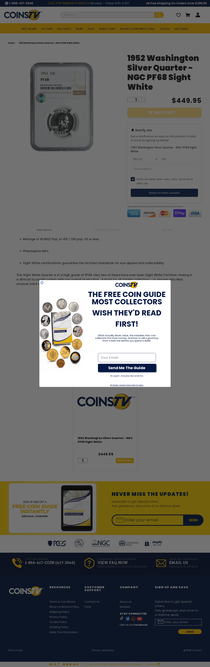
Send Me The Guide (126, 368)
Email (102, 349)
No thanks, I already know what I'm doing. (127, 385)
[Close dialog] (42, 282)
